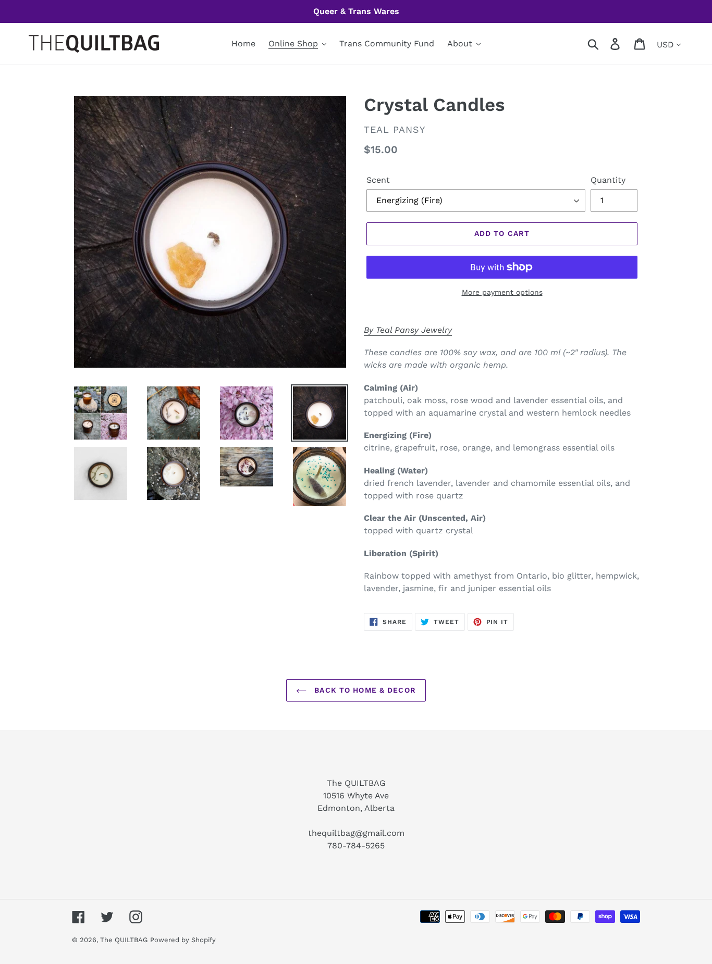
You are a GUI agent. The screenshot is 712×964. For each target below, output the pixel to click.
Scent (378, 180)
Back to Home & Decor (364, 690)
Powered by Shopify (183, 940)
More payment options (502, 292)
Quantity (608, 180)
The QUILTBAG (124, 940)
